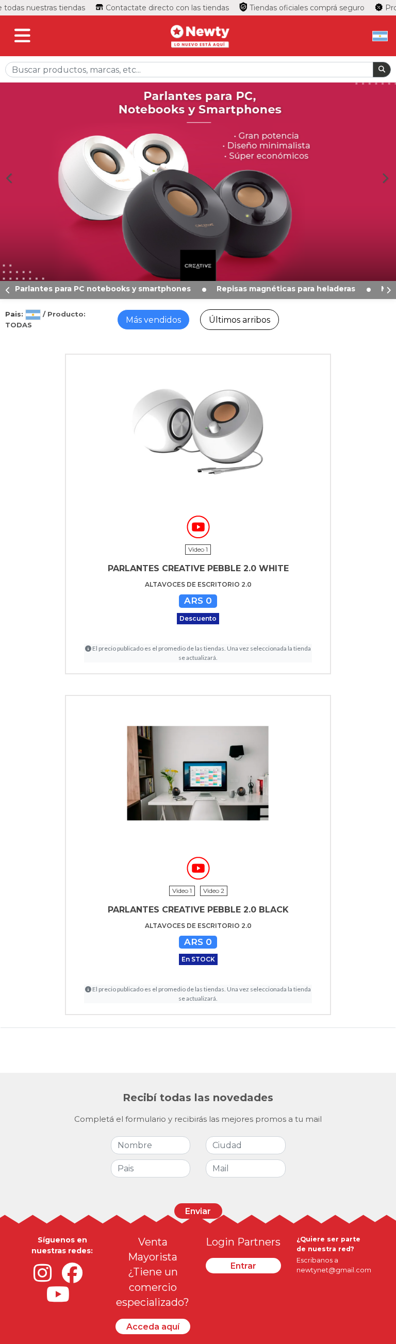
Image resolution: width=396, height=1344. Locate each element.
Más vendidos (153, 320)
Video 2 (213, 890)
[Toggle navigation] (22, 36)
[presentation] (7, 290)
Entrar (243, 1266)
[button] (13, 177)
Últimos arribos (239, 320)
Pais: (15, 314)
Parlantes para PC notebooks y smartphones (104, 288)
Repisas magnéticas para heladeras (287, 288)
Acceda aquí (152, 1327)
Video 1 (198, 549)
